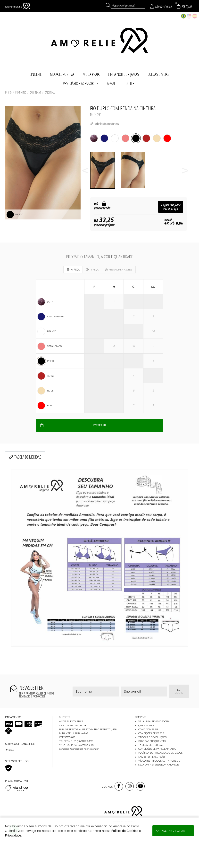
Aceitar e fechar (173, 830)
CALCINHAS (35, 92)
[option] (105, 170)
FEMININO (20, 92)
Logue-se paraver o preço (170, 206)
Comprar (99, 425)
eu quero (179, 691)
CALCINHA (50, 92)
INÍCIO (8, 92)
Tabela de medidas (27, 457)
